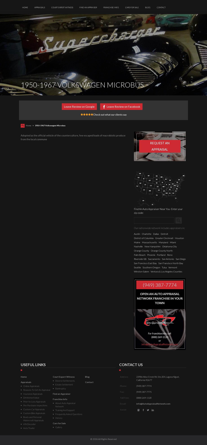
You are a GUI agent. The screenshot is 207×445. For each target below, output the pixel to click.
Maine (137, 242)
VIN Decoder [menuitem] (29, 424)
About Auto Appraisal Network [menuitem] (65, 405)
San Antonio (168, 259)
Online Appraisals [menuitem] (31, 386)
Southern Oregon (151, 267)
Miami (173, 242)
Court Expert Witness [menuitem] (62, 7)
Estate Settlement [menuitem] (64, 384)
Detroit (164, 234)
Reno (169, 255)
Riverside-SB (140, 259)
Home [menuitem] (25, 7)
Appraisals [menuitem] (39, 7)
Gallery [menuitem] (58, 427)
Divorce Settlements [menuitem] (65, 380)
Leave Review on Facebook (123, 106)
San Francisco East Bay (145, 263)
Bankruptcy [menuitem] (60, 388)
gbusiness (138, 410)
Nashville (138, 246)
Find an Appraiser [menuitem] (88, 7)
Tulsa (164, 267)
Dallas (156, 234)
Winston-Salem (141, 271)
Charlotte (146, 234)
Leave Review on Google (79, 106)
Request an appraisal (160, 146)
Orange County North (162, 250)
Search (180, 220)
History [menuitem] (58, 418)
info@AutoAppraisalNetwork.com (160, 344)
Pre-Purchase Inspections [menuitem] (35, 405)
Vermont (172, 267)
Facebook (143, 410)
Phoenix (151, 255)
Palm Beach (139, 255)
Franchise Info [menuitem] (111, 7)
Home (28, 125)
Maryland (163, 242)
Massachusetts (149, 242)
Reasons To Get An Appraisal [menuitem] (36, 390)
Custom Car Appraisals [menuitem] (34, 409)
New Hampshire (152, 246)
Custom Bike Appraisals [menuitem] (34, 413)
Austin (137, 234)
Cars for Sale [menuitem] (132, 7)
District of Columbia (143, 238)
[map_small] (160, 188)
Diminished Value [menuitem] (31, 397)
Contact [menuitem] (161, 7)
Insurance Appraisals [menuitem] (33, 394)
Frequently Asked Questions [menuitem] (68, 414)
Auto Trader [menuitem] (29, 428)
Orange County (141, 250)
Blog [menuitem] (147, 7)
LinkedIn (153, 410)
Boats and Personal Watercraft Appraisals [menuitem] (33, 419)
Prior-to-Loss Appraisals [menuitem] (34, 401)
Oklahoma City (169, 246)
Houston (179, 238)
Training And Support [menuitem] (65, 410)
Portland (161, 255)
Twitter (148, 410)
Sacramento (154, 259)
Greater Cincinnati (164, 238)
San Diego (181, 259)
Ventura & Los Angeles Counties (166, 271)
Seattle (137, 267)
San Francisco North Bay (170, 263)
